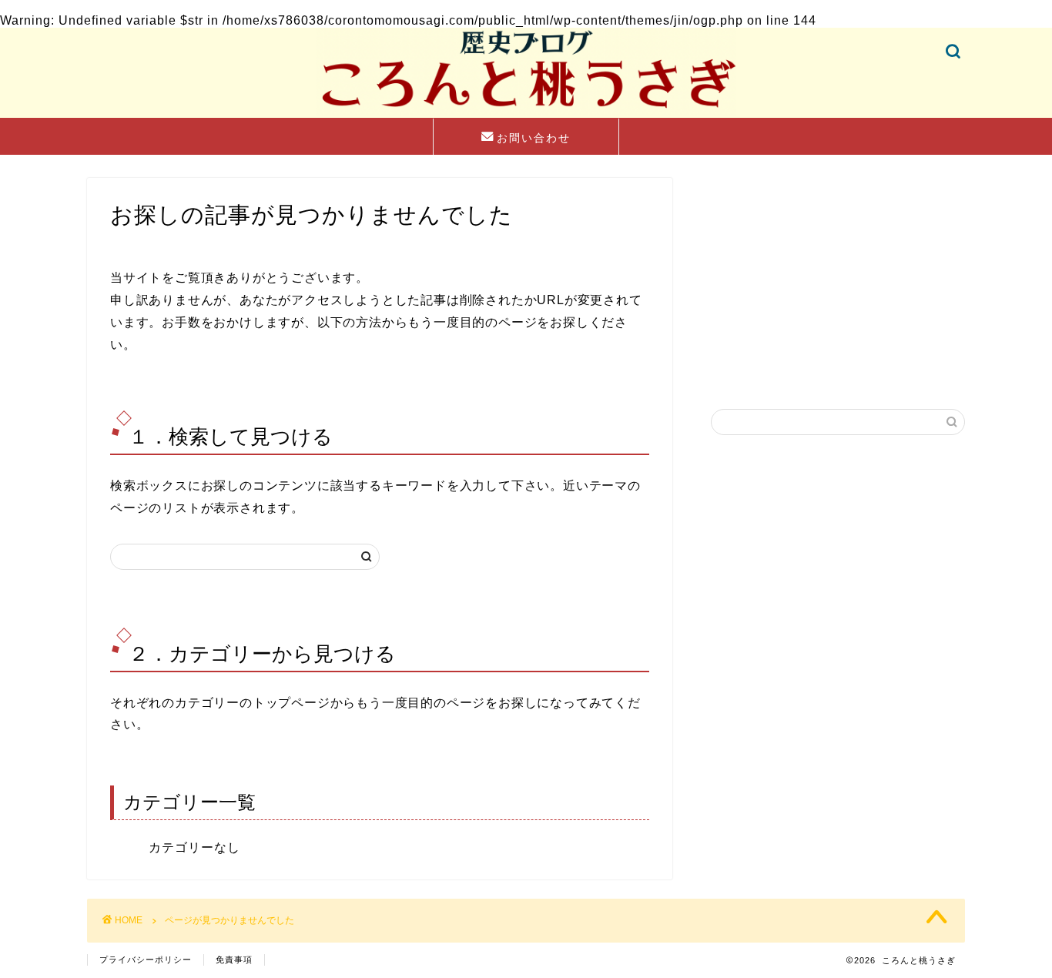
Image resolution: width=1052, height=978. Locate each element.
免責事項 (234, 959)
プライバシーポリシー (145, 959)
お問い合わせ (534, 138)
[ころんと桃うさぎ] (525, 114)
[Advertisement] (838, 274)
